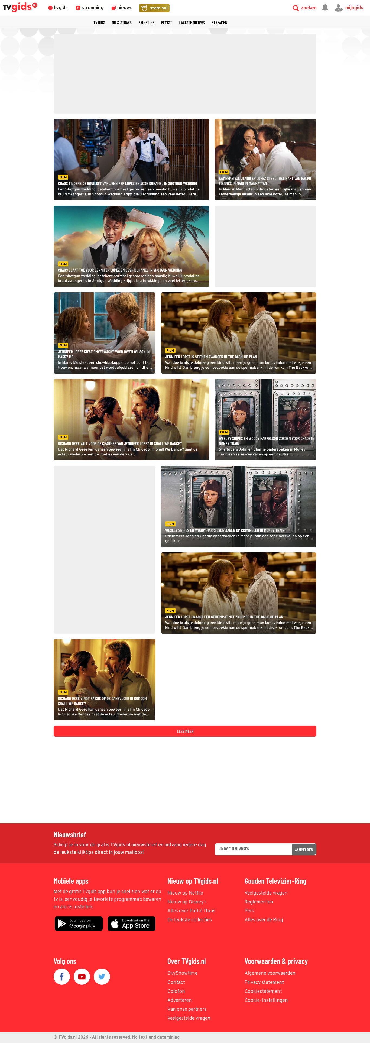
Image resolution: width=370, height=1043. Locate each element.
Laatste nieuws (192, 22)
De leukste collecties (189, 920)
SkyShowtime (182, 973)
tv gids (99, 22)
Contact (176, 983)
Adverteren (179, 1000)
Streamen (219, 22)
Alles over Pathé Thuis (191, 911)
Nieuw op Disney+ (187, 902)
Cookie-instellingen (266, 1000)
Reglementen (259, 902)
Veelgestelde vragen (266, 893)
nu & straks (122, 22)
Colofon (176, 992)
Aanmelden (304, 849)
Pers (249, 911)
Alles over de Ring (264, 920)
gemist (166, 22)
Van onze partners (186, 1009)
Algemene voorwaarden (270, 973)
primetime (146, 22)
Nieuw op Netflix (185, 893)
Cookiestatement (263, 992)
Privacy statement (264, 983)
